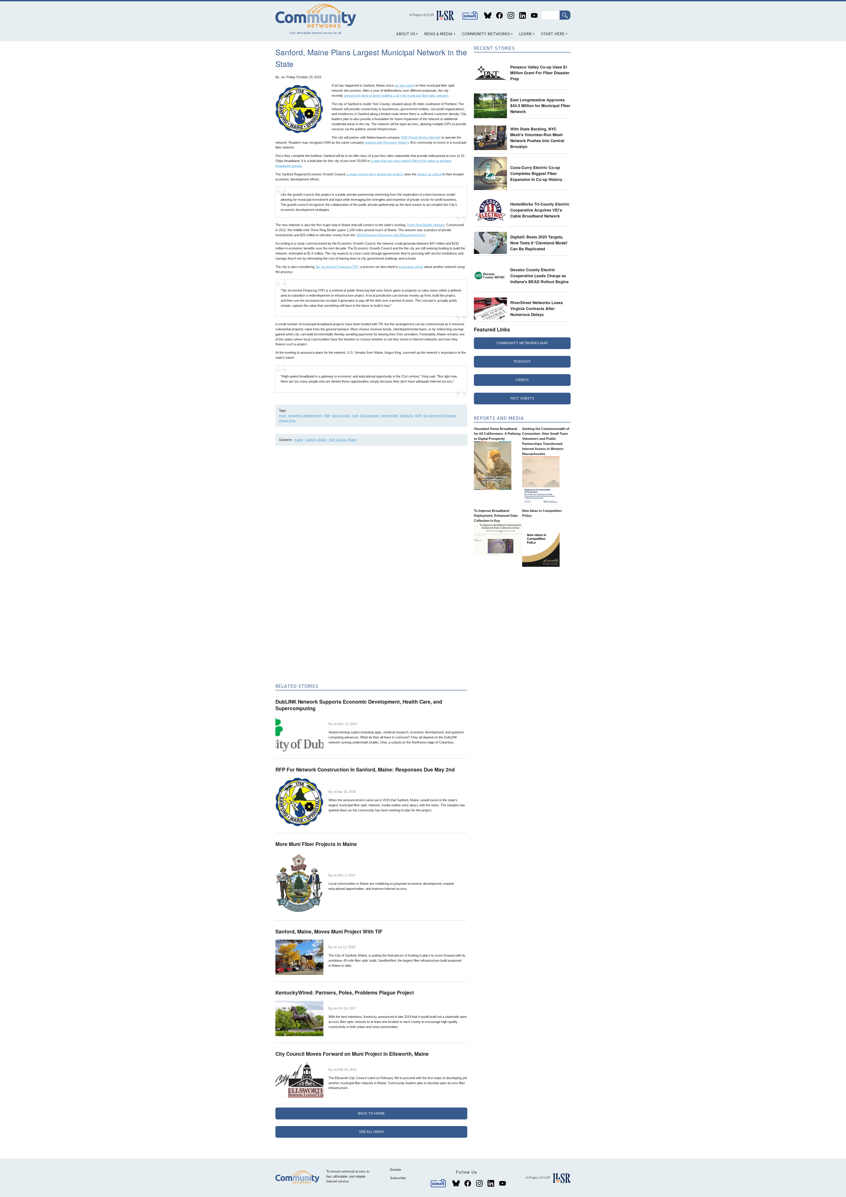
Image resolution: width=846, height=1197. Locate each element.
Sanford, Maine (316, 440)
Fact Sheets (522, 398)
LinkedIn (522, 15)
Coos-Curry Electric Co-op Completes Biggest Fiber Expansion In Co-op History (536, 173)
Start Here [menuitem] (551, 35)
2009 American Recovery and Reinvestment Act (390, 235)
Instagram (511, 15)
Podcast (522, 361)
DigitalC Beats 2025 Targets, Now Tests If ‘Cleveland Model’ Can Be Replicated (539, 242)
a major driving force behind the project (374, 174)
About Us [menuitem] (404, 35)
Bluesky (488, 15)
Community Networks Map (522, 343)
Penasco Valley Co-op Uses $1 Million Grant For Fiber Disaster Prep (540, 72)
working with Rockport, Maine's (387, 142)
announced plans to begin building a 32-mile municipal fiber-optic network (396, 95)
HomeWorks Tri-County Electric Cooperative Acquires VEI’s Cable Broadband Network (540, 209)
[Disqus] (371, 508)
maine (298, 440)
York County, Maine (342, 440)
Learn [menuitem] (524, 35)
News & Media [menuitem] (437, 35)
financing (406, 415)
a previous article (411, 267)
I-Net (326, 415)
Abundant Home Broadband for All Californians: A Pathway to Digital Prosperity (497, 434)
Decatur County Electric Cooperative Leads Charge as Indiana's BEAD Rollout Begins (539, 275)
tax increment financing (439, 415)
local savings (369, 415)
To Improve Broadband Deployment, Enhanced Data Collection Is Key (496, 516)
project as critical (429, 174)
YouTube (534, 15)
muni (282, 415)
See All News (371, 1132)
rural (355, 415)
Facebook (499, 15)
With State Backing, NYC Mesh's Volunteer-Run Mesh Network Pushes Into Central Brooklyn (537, 137)
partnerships (390, 415)
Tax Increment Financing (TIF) (336, 267)
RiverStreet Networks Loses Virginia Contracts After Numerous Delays (536, 308)
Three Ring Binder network (425, 225)
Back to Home (371, 1113)
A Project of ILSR (421, 15)
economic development (304, 415)
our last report (404, 85)
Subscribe (398, 1178)
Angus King (287, 420)
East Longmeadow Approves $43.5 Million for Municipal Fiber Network (540, 105)
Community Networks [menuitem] (484, 35)
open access (341, 415)
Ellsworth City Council (350, 1078)
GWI (418, 415)
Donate (470, 15)
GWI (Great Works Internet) (421, 137)
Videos (522, 380)
